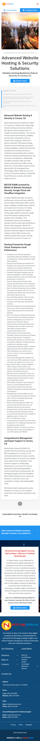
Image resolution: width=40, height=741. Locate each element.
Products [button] (5, 664)
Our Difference (26, 657)
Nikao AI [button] (4, 660)
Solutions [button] (5, 655)
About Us (24, 655)
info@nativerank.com (14, 704)
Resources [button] (24, 666)
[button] (38, 4)
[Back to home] (7, 4)
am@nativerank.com (14, 715)
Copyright (28, 725)
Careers (23, 662)
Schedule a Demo (31, 10)
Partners (24, 659)
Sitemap (24, 668)
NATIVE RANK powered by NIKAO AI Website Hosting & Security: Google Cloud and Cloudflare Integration (18, 98)
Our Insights (25, 664)
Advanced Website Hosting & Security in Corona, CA (17, 94)
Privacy (13, 725)
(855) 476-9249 (14, 696)
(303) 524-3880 (12, 693)
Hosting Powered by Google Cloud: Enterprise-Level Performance (17, 102)
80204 (15, 685)
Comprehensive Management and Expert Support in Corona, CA (19, 106)
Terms (21, 725)
